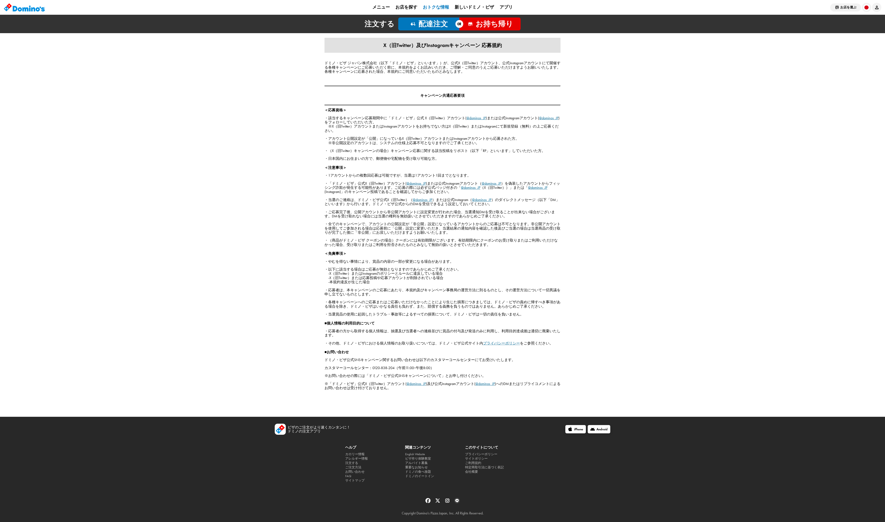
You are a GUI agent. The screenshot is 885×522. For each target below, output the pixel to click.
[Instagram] (448, 502)
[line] (457, 502)
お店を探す (406, 7)
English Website (415, 454)
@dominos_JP (476, 118)
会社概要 (471, 472)
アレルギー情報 (356, 459)
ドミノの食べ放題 (418, 472)
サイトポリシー (476, 459)
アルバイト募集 (416, 463)
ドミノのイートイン (419, 476)
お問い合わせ (355, 472)
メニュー (381, 7)
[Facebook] (428, 502)
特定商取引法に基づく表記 (484, 467)
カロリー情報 (355, 454)
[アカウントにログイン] (876, 7)
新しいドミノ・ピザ (474, 7)
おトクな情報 (436, 7)
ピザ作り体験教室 (418, 459)
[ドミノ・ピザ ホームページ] (24, 7)
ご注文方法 (353, 467)
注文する (351, 463)
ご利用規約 (473, 463)
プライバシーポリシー (501, 343)
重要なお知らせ (416, 467)
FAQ (348, 476)
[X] (438, 502)
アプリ (506, 7)
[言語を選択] (866, 7)
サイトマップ (355, 480)
